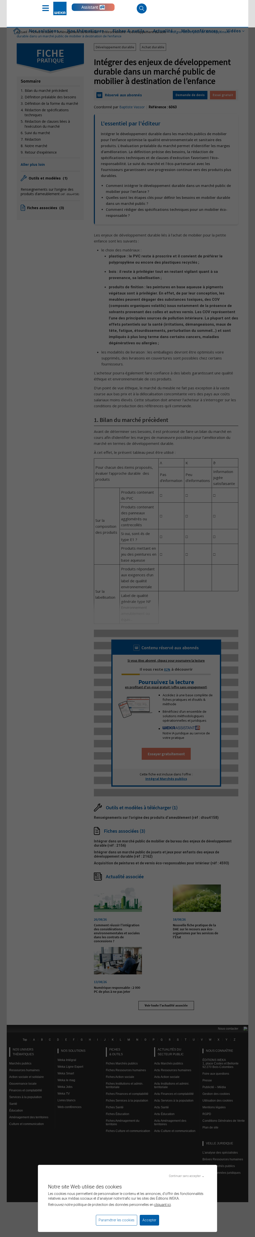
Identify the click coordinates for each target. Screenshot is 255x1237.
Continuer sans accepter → (186, 1176)
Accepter (149, 1220)
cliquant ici (162, 1204)
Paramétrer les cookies (116, 1220)
